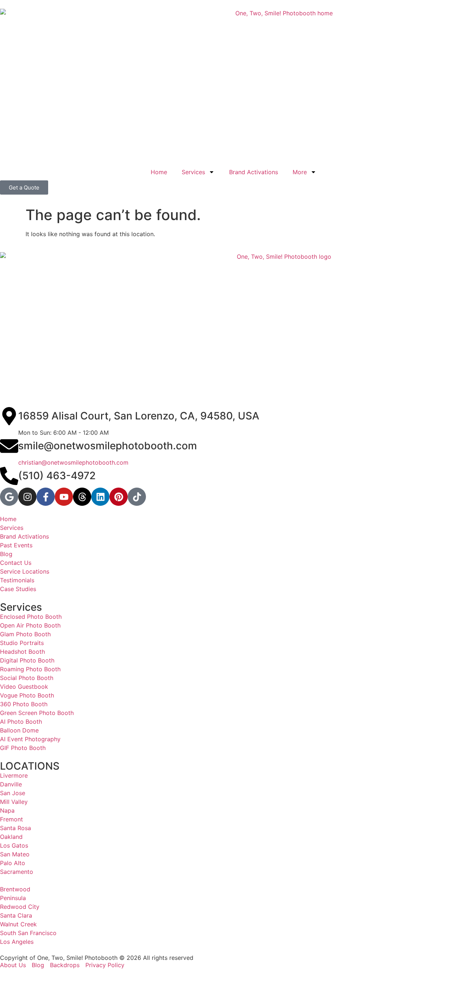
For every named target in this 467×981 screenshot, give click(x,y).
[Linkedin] (100, 497)
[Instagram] (27, 497)
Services (193, 172)
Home (159, 172)
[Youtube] (64, 497)
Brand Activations (253, 172)
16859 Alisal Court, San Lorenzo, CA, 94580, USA (138, 416)
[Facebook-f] (45, 497)
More (300, 172)
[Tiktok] (137, 497)
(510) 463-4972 (57, 475)
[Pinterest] (118, 497)
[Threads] (82, 497)
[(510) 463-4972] (9, 476)
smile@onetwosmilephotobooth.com (107, 445)
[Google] (9, 497)
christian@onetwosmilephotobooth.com (73, 462)
